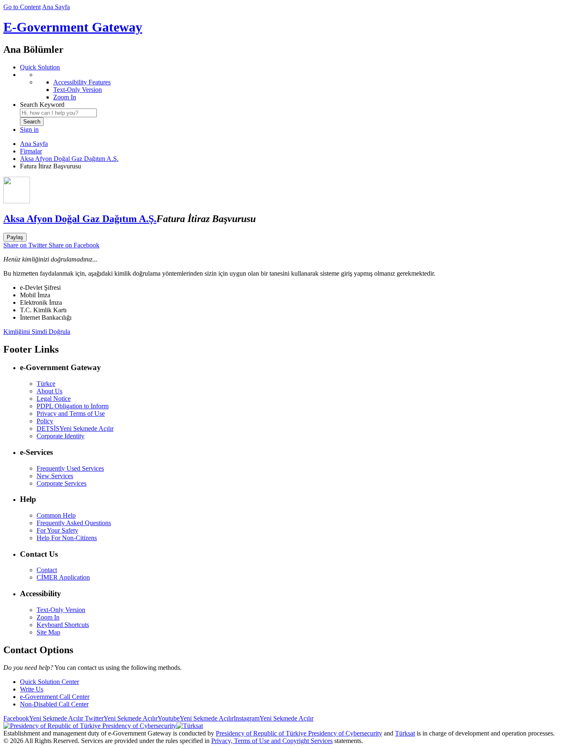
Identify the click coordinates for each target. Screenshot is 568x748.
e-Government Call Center (54, 696)
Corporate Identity (60, 435)
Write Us (31, 689)
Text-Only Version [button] (61, 609)
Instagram (274, 718)
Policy (45, 421)
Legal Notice (54, 398)
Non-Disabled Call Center (54, 704)
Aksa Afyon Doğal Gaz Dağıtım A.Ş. (69, 158)
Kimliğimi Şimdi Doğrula (36, 331)
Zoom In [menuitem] (64, 97)
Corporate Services (61, 483)
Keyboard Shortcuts (63, 624)
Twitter (120, 718)
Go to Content (22, 6)
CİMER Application (63, 577)
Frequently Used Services (70, 468)
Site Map (48, 632)
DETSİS (75, 428)
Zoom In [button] (48, 617)
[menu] (292, 86)
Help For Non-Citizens (67, 537)
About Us (49, 391)
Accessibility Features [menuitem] (82, 82)
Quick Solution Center (49, 681)
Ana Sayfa (56, 6)
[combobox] (58, 113)
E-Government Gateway (72, 27)
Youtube (196, 718)
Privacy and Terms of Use (71, 413)
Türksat (405, 733)
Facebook (43, 718)
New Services (55, 475)
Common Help (56, 515)
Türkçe (46, 383)
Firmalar (31, 151)
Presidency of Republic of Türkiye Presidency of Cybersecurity (299, 733)
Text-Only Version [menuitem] (77, 89)
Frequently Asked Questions (74, 522)
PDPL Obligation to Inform (73, 406)
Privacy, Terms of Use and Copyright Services (272, 740)
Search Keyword (42, 104)
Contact (47, 569)
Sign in (29, 129)
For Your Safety (57, 530)
